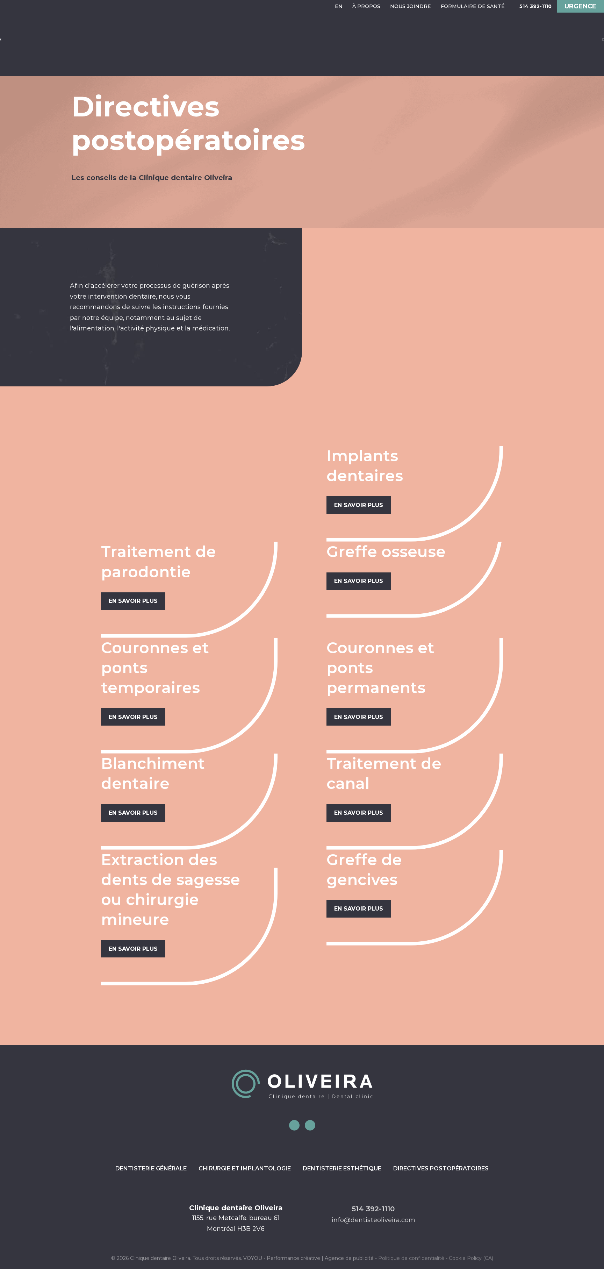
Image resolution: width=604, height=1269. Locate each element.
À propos (366, 6)
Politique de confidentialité (411, 1258)
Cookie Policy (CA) (471, 1258)
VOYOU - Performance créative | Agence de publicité (308, 1258)
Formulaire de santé (473, 6)
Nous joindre (410, 6)
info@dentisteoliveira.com (373, 1220)
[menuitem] (339, 6)
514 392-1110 (535, 6)
